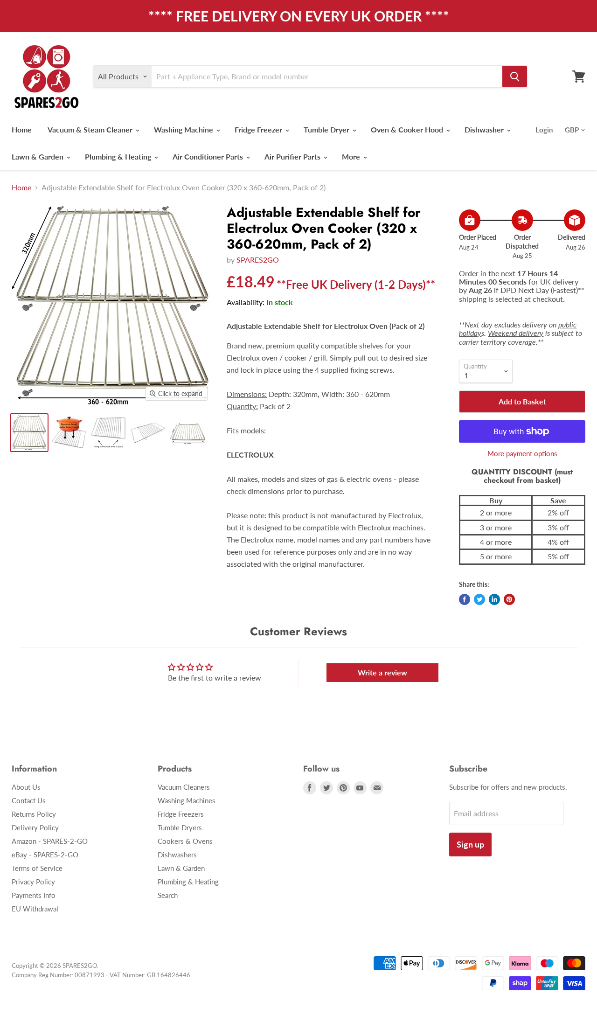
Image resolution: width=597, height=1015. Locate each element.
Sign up (470, 844)
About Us (26, 787)
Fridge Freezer (259, 129)
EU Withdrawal (35, 908)
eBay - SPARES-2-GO (45, 854)
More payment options (522, 454)
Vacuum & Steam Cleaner (91, 129)
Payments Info (34, 895)
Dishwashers (177, 854)
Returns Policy (34, 814)
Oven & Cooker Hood (408, 129)
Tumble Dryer (327, 129)
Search (168, 895)
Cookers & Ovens (185, 841)
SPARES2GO (257, 259)
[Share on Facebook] (464, 599)
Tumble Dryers (180, 827)
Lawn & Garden (38, 156)
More (352, 156)
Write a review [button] (382, 672)
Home (22, 129)
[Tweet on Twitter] (479, 599)
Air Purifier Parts (293, 156)
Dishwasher (485, 129)
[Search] (514, 76)
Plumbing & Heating (119, 156)
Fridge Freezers (181, 814)
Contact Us (29, 800)
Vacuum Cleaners (184, 787)
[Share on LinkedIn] (494, 599)
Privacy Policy (33, 881)
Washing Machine (184, 129)
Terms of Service (37, 868)
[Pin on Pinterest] (509, 599)
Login (544, 129)
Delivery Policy (35, 827)
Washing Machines (186, 800)
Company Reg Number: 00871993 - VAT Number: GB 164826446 (101, 975)
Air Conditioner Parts (209, 156)
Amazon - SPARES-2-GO (50, 841)
